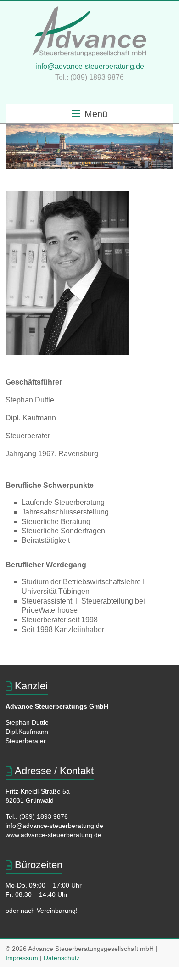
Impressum (22, 957)
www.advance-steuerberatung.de (53, 834)
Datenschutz (62, 957)
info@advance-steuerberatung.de (89, 66)
